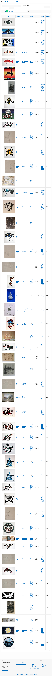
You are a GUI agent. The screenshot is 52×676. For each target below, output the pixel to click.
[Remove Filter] (28, 11)
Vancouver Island (43, 460)
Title (25, 16)
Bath (42, 84)
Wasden (31, 71)
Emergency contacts (33, 674)
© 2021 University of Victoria (19, 674)
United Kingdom (42, 90)
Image (8, 16)
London (42, 295)
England (42, 88)
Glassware (18, 295)
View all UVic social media (34, 668)
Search (43, 662)
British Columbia (42, 462)
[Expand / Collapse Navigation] (2, 2)
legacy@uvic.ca (5, 668)
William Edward (31, 337)
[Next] (49, 13)
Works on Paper (17, 22)
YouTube (33, 665)
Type (35, 16)
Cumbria (42, 395)
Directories (44, 665)
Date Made (48, 16)
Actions (10, 8)
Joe (30, 31)
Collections (18, 16)
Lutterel (31, 538)
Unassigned (18, 397)
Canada (42, 463)
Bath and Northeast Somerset (43, 86)
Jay (30, 295)
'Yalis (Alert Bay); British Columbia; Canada (42, 73)
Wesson (31, 396)
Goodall (31, 180)
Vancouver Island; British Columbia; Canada (43, 22)
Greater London (42, 368)
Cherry (31, 86)
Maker (31, 16)
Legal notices (27, 674)
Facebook (34, 662)
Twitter (33, 664)
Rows (3, 8)
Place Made (43, 16)
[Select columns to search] (3, 6)
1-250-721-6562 (5, 670)
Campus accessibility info (21, 664)
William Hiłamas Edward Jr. (31, 74)
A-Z (42, 664)
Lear (31, 356)
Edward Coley (31, 609)
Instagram (34, 666)
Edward (31, 32)
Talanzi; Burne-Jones (31, 606)
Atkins (31, 335)
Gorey (31, 222)
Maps (43, 666)
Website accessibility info (21, 662)
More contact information (6, 672)
